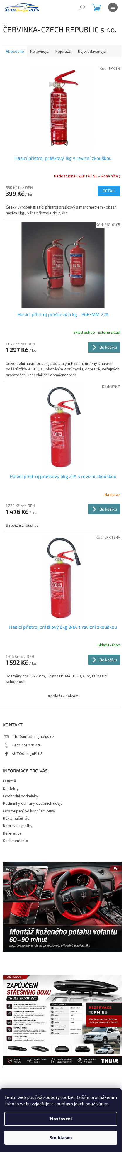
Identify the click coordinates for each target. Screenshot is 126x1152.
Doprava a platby (18, 826)
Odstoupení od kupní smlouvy (29, 811)
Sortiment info (15, 841)
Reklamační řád (16, 818)
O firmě (9, 781)
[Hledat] (82, 7)
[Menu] (113, 7)
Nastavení (61, 1119)
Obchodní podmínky (20, 796)
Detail (109, 190)
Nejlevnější (39, 52)
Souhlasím (61, 1137)
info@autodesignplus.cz (33, 737)
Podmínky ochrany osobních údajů (32, 804)
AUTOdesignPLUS (27, 754)
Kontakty (11, 789)
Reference (12, 833)
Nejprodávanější (92, 52)
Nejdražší (63, 52)
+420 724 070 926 (26, 745)
